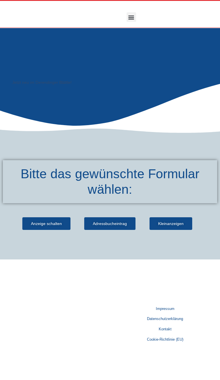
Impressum (165, 309)
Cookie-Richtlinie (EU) (165, 339)
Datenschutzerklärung (165, 319)
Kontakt (165, 329)
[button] (131, 17)
